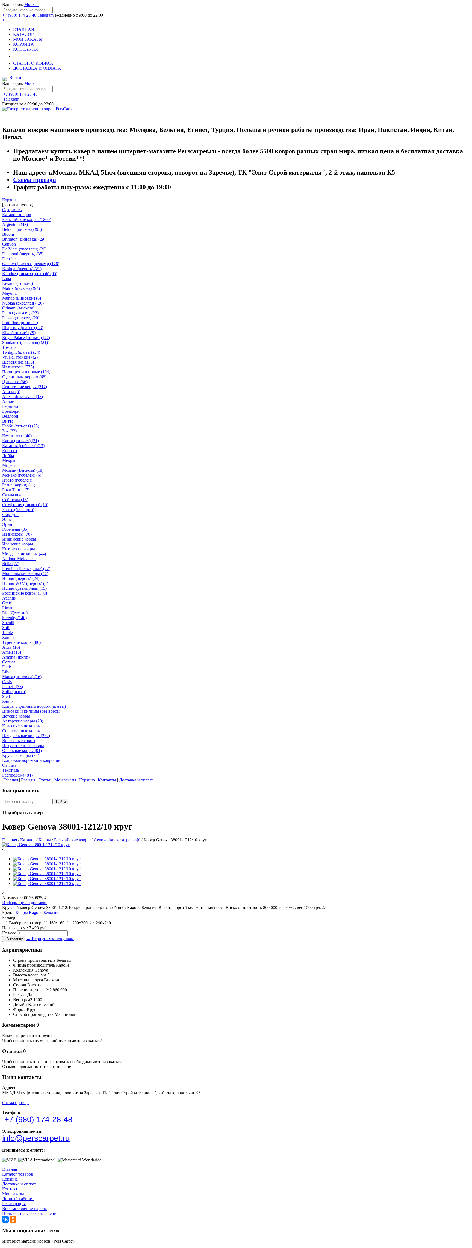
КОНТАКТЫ (25, 49)
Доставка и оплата (19, 1184)
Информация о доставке (24, 902)
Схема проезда (34, 179)
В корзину (13, 939)
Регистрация (14, 1203)
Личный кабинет (18, 1198)
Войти (15, 77)
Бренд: (8, 912)
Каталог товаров (17, 1174)
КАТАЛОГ (23, 34)
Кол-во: (9, 933)
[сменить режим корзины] (19, 199)
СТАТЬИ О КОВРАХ (33, 63)
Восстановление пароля (24, 1208)
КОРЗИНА (23, 44)
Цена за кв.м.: (15, 927)
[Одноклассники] (13, 1219)
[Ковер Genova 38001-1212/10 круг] (36, 844)
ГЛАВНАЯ (23, 29)
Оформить (12, 209)
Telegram (45, 15)
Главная (9, 1169)
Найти (61, 801)
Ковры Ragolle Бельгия (37, 912)
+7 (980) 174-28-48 (19, 15)
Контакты (11, 1189)
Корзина (10, 199)
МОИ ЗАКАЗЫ (27, 39)
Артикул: (10, 897)
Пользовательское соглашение (30, 1213)
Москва (31, 4)
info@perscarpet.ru (36, 1138)
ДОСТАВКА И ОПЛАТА (37, 68)
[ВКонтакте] (5, 1219)
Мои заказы (13, 1193)
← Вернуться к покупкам (50, 938)
